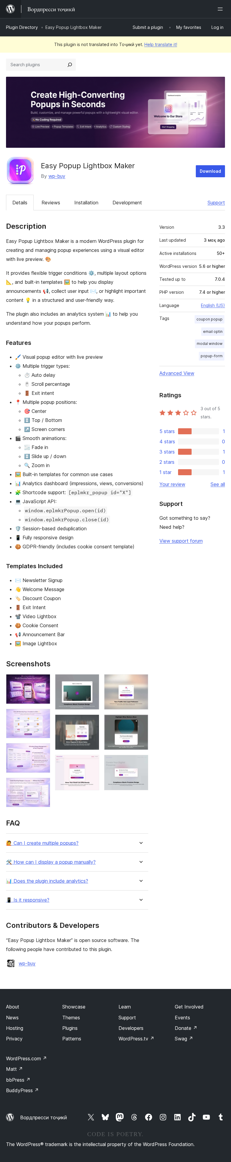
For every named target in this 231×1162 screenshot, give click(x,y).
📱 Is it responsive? (27, 900)
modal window (210, 343)
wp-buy (56, 176)
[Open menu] (221, 9)
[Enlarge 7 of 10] (91, 763)
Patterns (71, 1039)
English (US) (213, 305)
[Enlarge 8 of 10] (140, 682)
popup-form (212, 356)
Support (216, 203)
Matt (14, 1069)
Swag (184, 1039)
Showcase (73, 1007)
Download (210, 171)
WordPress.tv (136, 1039)
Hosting (14, 1028)
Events (182, 1018)
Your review (172, 484)
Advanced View (176, 373)
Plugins (70, 1028)
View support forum (181, 541)
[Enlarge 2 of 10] (42, 717)
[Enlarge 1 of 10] (42, 682)
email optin (213, 331)
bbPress (18, 1080)
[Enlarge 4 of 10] (42, 786)
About (12, 1007)
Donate (186, 1028)
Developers (131, 1028)
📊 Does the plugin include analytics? (47, 881)
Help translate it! (160, 44)
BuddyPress (22, 1090)
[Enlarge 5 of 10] (91, 682)
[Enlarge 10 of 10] (140, 763)
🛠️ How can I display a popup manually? (51, 862)
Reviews (51, 203)
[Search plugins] (70, 65)
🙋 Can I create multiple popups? (42, 843)
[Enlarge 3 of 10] (42, 751)
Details (19, 203)
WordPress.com (26, 1058)
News (12, 1018)
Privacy (14, 1039)
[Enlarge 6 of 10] (91, 723)
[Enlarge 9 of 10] (140, 723)
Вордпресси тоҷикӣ (43, 1117)
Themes (71, 1018)
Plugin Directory (22, 27)
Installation (86, 203)
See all (218, 484)
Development (127, 203)
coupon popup (209, 319)
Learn (125, 1007)
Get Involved (189, 1007)
